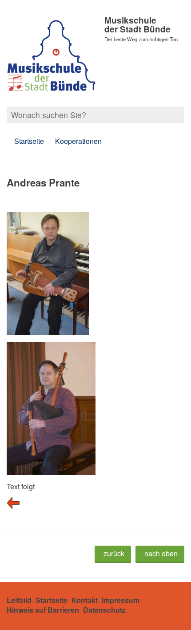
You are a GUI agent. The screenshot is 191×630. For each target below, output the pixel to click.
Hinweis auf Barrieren (43, 610)
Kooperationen (78, 141)
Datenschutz (104, 610)
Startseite (29, 141)
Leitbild (19, 600)
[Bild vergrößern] (51, 348)
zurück (113, 553)
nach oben (161, 553)
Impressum (120, 600)
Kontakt (85, 600)
